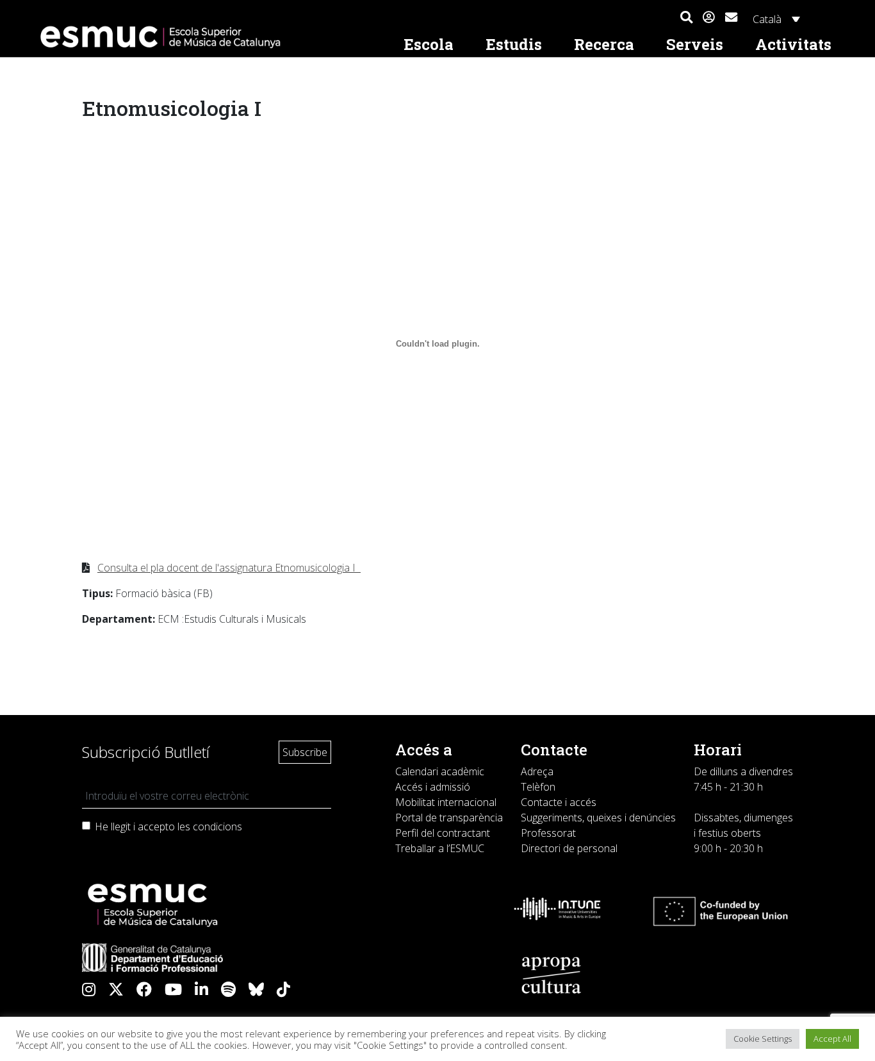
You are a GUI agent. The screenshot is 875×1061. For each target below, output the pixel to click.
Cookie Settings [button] (762, 1038)
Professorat (548, 833)
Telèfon (538, 787)
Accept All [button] (832, 1038)
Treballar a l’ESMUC (439, 848)
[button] (686, 18)
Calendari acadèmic (439, 771)
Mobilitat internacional (445, 802)
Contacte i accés (558, 802)
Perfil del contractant (442, 833)
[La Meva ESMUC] (709, 18)
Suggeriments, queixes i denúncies (598, 817)
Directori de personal (569, 848)
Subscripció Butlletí (145, 751)
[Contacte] (731, 15)
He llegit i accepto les (168, 826)
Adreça (537, 771)
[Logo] (211, 37)
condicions (217, 826)
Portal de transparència (449, 817)
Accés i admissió (432, 787)
